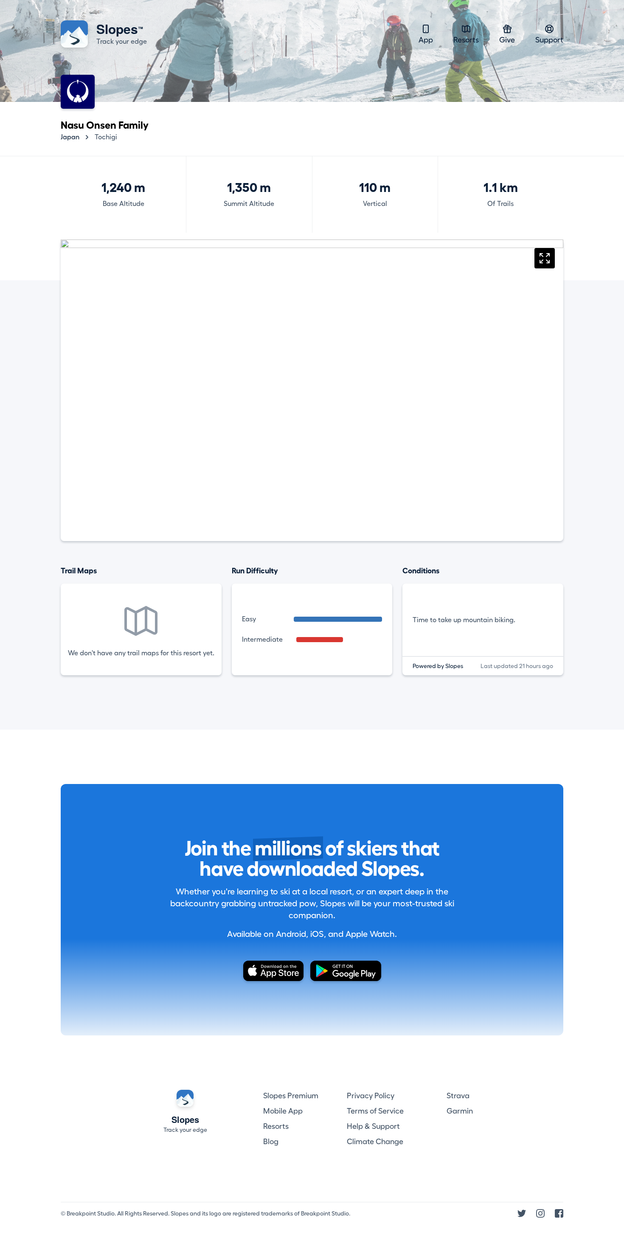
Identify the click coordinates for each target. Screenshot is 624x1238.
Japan (70, 137)
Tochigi (106, 137)
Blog (270, 1141)
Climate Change (375, 1141)
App (426, 40)
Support (549, 40)
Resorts (466, 40)
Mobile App (283, 1111)
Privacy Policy (370, 1096)
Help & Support (373, 1126)
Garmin (460, 1111)
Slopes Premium (290, 1096)
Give (507, 40)
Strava (458, 1096)
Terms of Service (375, 1111)
